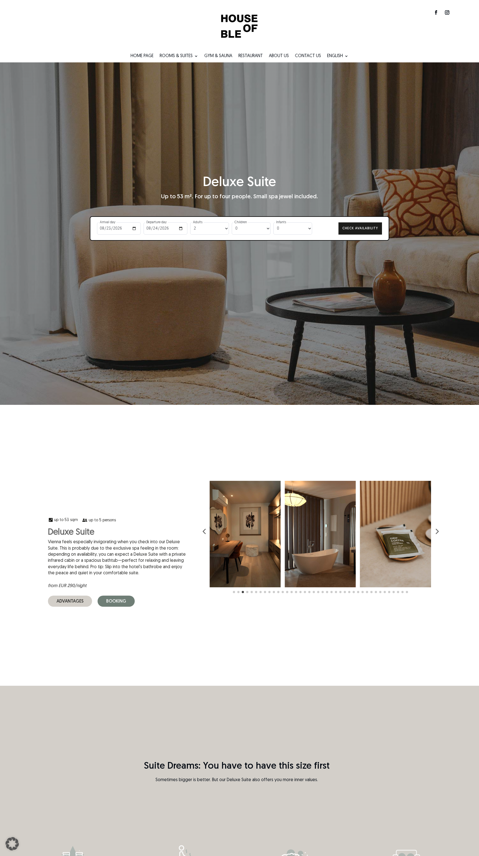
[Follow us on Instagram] (447, 12)
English (335, 56)
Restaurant (250, 56)
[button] (12, 844)
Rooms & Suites (176, 56)
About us (279, 56)
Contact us (308, 56)
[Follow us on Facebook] (436, 12)
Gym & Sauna (218, 56)
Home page (142, 56)
